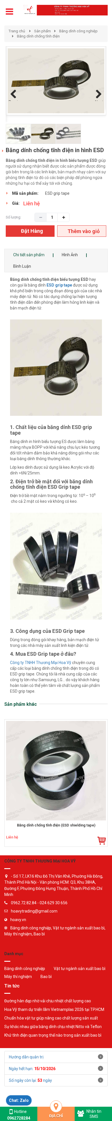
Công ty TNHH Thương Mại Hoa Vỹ (40, 662)
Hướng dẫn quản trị (26, 1057)
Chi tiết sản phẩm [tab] (29, 255)
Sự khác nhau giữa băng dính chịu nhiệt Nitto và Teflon (53, 1026)
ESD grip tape (59, 285)
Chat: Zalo (19, 1100)
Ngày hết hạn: (32, 1068)
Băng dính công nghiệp (78, 31)
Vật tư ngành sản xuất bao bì (79, 968)
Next (99, 100)
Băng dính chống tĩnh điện (38, 36)
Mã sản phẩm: (25, 193)
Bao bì (46, 976)
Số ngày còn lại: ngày (30, 1080)
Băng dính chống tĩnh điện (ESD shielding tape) (56, 825)
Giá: (16, 203)
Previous (14, 100)
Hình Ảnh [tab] (70, 255)
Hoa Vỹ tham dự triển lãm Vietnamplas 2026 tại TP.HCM (54, 1009)
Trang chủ (17, 31)
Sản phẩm (42, 31)
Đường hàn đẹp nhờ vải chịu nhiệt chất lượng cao (47, 1001)
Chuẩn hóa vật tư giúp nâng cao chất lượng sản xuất (51, 1018)
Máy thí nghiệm (18, 976)
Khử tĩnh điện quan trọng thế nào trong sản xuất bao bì (52, 1035)
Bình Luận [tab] (22, 266)
